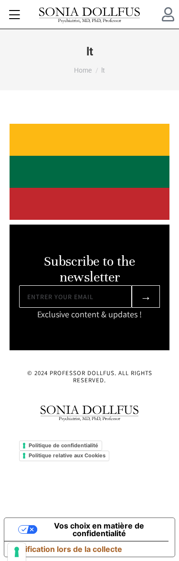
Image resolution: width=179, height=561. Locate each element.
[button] (14, 14)
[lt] (89, 172)
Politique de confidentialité (63, 445)
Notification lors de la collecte (67, 549)
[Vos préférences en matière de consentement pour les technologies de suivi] (17, 552)
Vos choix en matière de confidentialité (99, 529)
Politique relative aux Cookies (67, 455)
